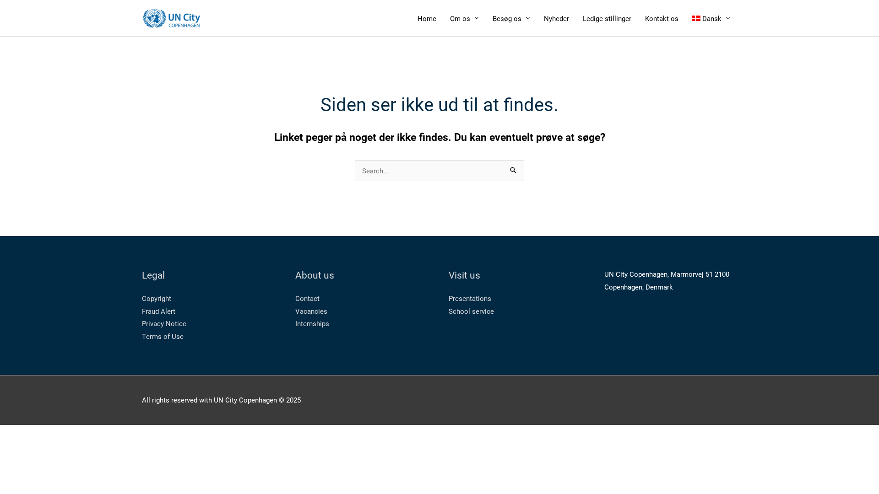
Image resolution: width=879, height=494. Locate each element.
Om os (460, 18)
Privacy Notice (164, 323)
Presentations (470, 298)
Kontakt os (661, 18)
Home (427, 18)
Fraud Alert (158, 311)
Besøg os (507, 18)
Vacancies (311, 311)
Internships (312, 323)
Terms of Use (163, 336)
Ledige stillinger (607, 18)
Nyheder (556, 18)
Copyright (156, 298)
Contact (307, 298)
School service (471, 311)
